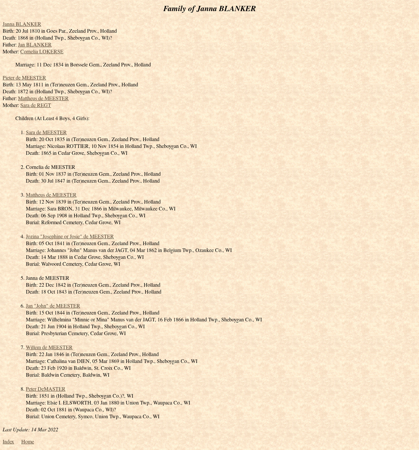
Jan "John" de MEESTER (53, 305)
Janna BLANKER (22, 23)
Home (27, 441)
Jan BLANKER (35, 44)
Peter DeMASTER (45, 388)
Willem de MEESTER (49, 347)
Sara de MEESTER (46, 132)
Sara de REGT (35, 104)
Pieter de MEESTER (24, 77)
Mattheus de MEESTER (43, 98)
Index (8, 441)
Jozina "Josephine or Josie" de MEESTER (70, 236)
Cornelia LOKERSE (42, 51)
